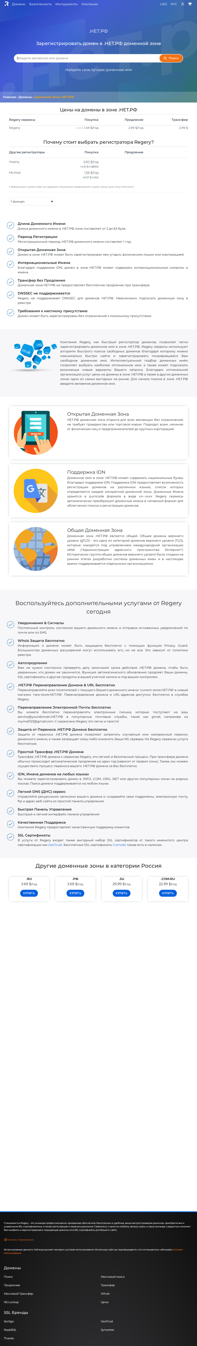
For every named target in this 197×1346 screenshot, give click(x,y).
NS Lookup (11, 1302)
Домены (12, 1268)
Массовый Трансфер (18, 1293)
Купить (29, 893)
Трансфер (108, 1285)
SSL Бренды (16, 1312)
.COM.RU (168, 879)
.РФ (75, 879)
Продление (12, 1285)
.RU (29, 879)
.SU (121, 879)
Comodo (119, 845)
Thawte (9, 1338)
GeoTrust (55, 845)
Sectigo (9, 1321)
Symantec (107, 1330)
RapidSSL (10, 1330)
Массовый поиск (113, 1276)
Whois (105, 1293)
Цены (105, 1302)
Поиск (8, 1276)
